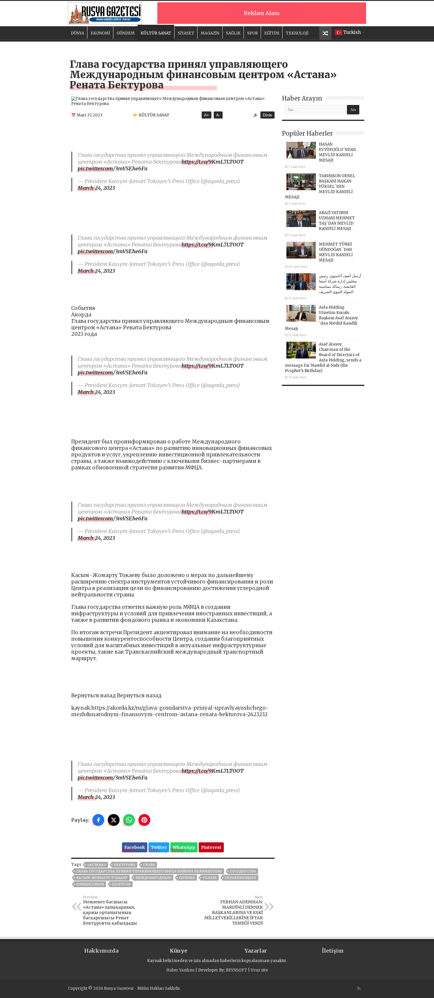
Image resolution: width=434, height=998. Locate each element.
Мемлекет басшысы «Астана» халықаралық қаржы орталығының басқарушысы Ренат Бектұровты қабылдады (110, 910)
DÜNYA (77, 33)
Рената (210, 878)
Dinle (267, 115)
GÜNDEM (126, 33)
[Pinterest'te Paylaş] (144, 820)
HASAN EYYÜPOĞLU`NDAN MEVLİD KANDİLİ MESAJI (337, 152)
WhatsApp (184, 847)
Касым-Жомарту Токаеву (102, 878)
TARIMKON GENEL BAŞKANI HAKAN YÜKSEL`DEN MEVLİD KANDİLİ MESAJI (320, 186)
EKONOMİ (100, 33)
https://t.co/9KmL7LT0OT (213, 161)
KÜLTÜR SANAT (156, 33)
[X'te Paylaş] (114, 820)
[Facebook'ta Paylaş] (98, 820)
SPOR (252, 33)
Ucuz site (259, 970)
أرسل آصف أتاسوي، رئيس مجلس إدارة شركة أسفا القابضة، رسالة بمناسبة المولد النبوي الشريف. (340, 283)
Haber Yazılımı (180, 970)
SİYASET (186, 33)
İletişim (333, 950)
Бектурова (124, 865)
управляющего (240, 878)
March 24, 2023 (96, 188)
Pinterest (211, 847)
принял (187, 878)
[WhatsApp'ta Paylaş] (129, 820)
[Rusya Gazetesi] (105, 13)
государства (243, 871)
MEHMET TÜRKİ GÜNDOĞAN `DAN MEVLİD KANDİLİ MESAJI (336, 252)
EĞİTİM (271, 33)
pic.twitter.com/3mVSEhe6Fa (112, 168)
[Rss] (359, 988)
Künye (178, 950)
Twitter (159, 847)
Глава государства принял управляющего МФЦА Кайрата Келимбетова (149, 871)
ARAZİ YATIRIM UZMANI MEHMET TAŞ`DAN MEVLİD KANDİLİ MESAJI (337, 220)
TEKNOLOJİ (297, 33)
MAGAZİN (210, 33)
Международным (153, 878)
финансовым (90, 884)
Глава (149, 865)
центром (121, 884)
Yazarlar (255, 950)
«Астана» (96, 865)
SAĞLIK (233, 33)
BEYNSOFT (236, 970)
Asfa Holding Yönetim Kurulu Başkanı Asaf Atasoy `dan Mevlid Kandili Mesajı (321, 318)
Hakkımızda (101, 950)
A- (218, 115)
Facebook (134, 847)
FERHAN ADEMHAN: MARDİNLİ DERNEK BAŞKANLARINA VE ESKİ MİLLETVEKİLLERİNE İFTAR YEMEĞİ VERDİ (233, 910)
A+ (206, 115)
